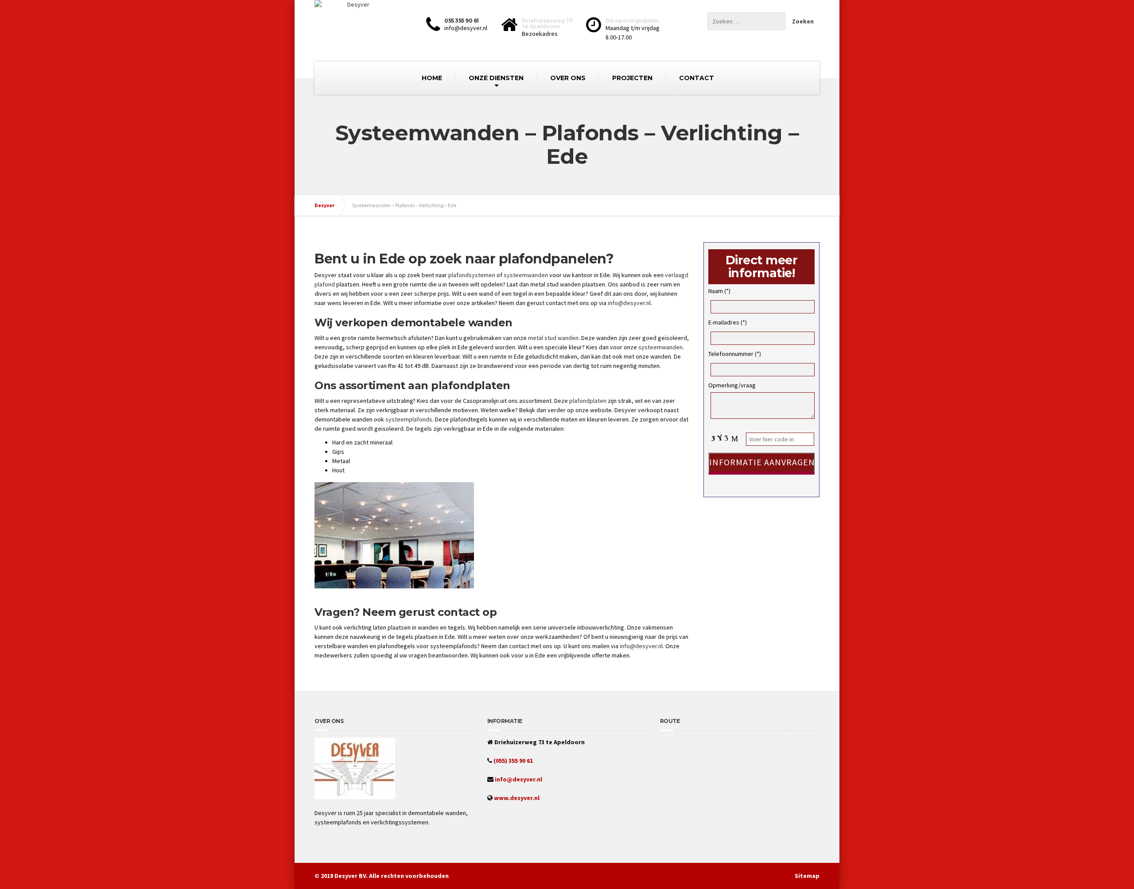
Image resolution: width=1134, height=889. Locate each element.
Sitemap (807, 876)
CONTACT (696, 78)
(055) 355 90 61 (512, 761)
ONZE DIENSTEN (496, 78)
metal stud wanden (553, 338)
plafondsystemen (471, 275)
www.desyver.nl (516, 798)
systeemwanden (526, 275)
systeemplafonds (408, 419)
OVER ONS (568, 78)
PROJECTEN (632, 78)
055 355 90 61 (461, 20)
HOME (432, 78)
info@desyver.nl (629, 303)
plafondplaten (587, 401)
